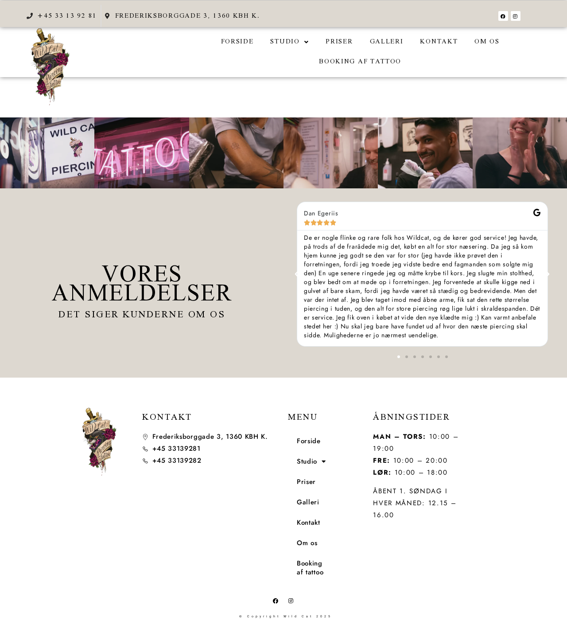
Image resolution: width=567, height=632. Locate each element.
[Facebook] (503, 16)
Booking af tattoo (360, 62)
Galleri (387, 42)
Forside (237, 42)
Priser (339, 42)
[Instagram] (515, 16)
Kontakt (439, 42)
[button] (289, 42)
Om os (487, 42)
